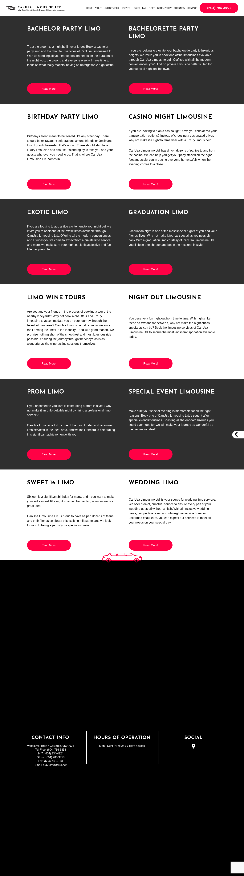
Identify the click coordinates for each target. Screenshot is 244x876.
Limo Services (111, 8)
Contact (192, 8)
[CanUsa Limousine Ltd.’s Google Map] (193, 747)
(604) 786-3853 (219, 8)
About (98, 8)
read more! (49, 88)
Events (126, 8)
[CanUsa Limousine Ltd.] (11, 7)
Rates (137, 8)
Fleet (152, 8)
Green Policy (164, 8)
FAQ (144, 8)
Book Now (179, 8)
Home (89, 8)
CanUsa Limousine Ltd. (40, 7)
